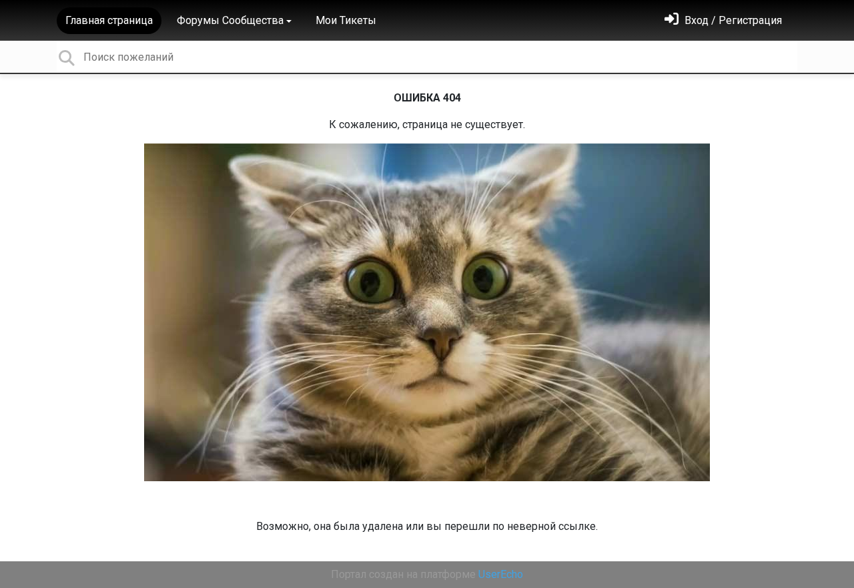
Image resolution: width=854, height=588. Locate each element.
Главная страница (109, 20)
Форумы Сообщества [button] (230, 20)
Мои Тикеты (346, 20)
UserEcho (500, 574)
